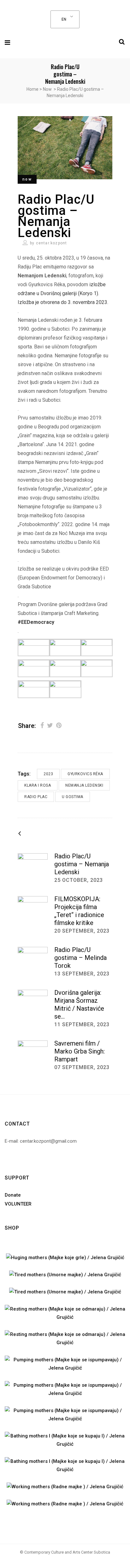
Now (47, 89)
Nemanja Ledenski (84, 785)
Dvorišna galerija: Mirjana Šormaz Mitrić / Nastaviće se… (79, 1004)
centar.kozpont (51, 243)
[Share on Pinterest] (59, 725)
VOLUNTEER (18, 1204)
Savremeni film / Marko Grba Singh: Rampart (79, 1051)
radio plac (35, 797)
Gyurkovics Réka (85, 774)
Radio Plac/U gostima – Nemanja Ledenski (81, 864)
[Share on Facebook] (42, 725)
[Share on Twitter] (50, 725)
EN (64, 19)
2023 (48, 774)
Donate (13, 1195)
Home (32, 89)
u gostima (72, 797)
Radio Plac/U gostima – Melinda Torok (80, 957)
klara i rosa (37, 785)
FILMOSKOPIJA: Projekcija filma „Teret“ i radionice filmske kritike (79, 911)
